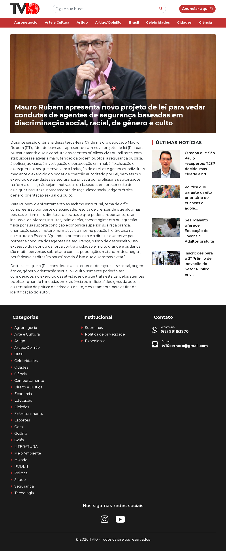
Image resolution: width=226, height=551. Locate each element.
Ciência (205, 22)
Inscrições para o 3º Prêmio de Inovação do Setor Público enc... (199, 263)
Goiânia (20, 433)
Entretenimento (28, 414)
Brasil (134, 22)
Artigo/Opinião (108, 22)
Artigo (82, 22)
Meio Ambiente (27, 453)
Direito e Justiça (28, 387)
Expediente (95, 341)
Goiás (19, 440)
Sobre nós (94, 328)
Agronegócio (26, 22)
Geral (19, 427)
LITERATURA (26, 447)
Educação (23, 400)
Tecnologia (24, 493)
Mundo (20, 460)
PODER (21, 466)
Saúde (20, 480)
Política (21, 473)
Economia (23, 394)
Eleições (21, 407)
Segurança (24, 486)
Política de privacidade (105, 334)
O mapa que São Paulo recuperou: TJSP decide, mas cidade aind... (200, 163)
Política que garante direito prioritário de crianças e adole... (198, 197)
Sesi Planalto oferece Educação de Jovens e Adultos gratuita (199, 230)
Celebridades (158, 22)
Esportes (22, 420)
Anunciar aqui (196, 9)
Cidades (184, 22)
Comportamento (29, 380)
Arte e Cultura (57, 22)
